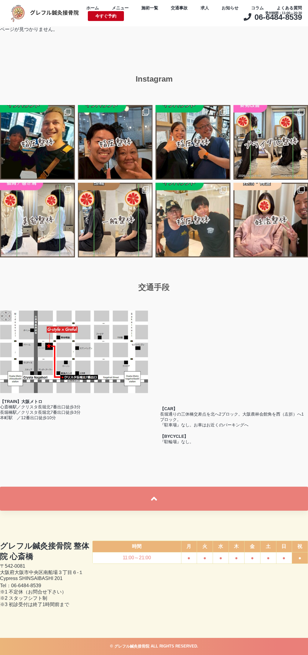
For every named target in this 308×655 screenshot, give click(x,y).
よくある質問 (289, 7)
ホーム (92, 7)
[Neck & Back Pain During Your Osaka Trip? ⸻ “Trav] (193, 142)
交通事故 (179, 7)
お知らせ (230, 7)
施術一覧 (149, 7)
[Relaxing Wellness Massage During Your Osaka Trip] (115, 142)
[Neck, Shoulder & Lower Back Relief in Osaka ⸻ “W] (37, 142)
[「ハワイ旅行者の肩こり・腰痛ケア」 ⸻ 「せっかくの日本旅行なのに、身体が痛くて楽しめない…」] (193, 220)
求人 (205, 7)
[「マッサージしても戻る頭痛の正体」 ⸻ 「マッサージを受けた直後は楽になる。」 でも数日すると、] (115, 220)
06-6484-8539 (26, 585)
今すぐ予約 (105, 16)
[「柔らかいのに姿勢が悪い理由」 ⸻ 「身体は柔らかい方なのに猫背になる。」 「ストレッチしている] (37, 220)
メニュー (120, 7)
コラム (257, 7)
